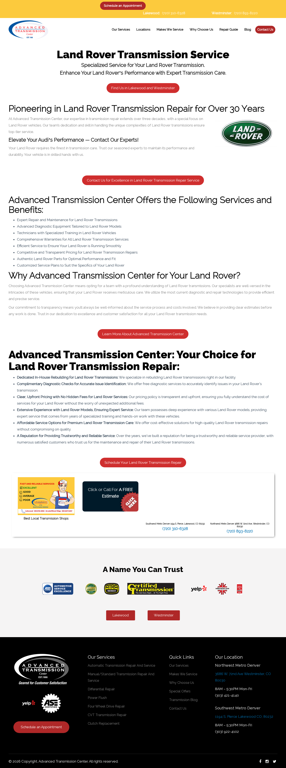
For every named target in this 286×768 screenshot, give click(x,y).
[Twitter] (274, 761)
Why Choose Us (181, 683)
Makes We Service (183, 674)
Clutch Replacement (104, 723)
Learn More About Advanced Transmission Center (143, 334)
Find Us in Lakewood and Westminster (143, 88)
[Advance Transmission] (28, 29)
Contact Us (178, 708)
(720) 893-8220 (246, 13)
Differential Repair (101, 689)
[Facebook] (260, 761)
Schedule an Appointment (123, 6)
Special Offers (180, 691)
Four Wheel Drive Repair (106, 706)
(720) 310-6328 (173, 13)
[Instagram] (267, 761)
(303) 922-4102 (227, 731)
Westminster (164, 615)
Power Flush (97, 698)
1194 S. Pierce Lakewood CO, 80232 (244, 716)
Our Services (179, 665)
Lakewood (120, 615)
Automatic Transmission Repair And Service (121, 665)
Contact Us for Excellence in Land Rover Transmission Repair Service (143, 180)
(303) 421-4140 (227, 695)
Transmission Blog (183, 700)
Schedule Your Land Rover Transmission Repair (143, 462)
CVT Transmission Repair (107, 715)
